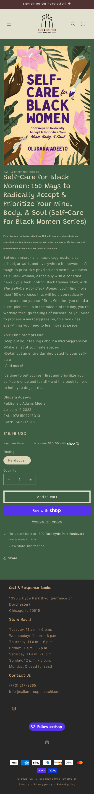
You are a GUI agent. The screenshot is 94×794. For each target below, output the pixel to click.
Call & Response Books (44, 778)
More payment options (47, 521)
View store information (26, 546)
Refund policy (66, 784)
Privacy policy (43, 784)
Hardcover (17, 460)
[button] (9, 24)
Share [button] (12, 558)
